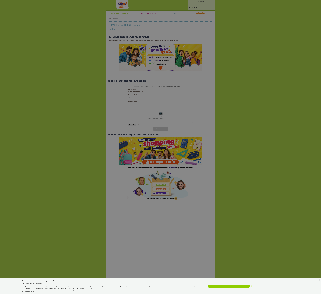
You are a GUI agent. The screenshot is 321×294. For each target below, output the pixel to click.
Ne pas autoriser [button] (275, 286)
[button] (112, 292)
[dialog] (160, 286)
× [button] (319, 280)
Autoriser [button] (229, 286)
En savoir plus (101, 290)
